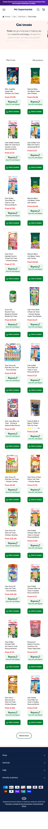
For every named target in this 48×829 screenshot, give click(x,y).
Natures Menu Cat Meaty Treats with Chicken (33, 91)
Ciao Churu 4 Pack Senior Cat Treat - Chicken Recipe (34, 479)
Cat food (21, 16)
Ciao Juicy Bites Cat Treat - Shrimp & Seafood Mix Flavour (12, 423)
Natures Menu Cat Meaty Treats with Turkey (33, 256)
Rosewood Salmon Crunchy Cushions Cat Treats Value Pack (33, 645)
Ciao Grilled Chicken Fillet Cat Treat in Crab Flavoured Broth (11, 645)
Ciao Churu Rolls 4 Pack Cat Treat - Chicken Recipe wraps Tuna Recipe (34, 313)
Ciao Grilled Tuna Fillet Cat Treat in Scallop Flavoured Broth (33, 701)
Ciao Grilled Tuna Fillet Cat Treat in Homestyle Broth (33, 145)
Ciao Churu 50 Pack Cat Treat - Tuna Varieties (10, 588)
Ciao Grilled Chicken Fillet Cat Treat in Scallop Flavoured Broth (33, 589)
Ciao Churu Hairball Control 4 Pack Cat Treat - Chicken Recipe (11, 257)
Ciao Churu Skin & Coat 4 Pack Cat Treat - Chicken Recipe (11, 701)
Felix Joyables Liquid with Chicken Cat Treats (12, 91)
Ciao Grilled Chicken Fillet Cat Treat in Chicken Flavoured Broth (33, 534)
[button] (4, 9)
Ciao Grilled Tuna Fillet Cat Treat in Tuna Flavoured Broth (33, 368)
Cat (14, 16)
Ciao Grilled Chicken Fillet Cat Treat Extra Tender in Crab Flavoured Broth (12, 146)
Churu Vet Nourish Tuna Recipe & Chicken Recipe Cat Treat (11, 313)
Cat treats (32, 16)
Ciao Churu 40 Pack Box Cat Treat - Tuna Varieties (12, 367)
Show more (24, 45)
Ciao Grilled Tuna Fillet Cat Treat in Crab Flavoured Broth (11, 201)
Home (7, 16)
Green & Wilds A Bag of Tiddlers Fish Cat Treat (33, 423)
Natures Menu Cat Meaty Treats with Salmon (33, 200)
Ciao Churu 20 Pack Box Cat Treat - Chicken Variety (12, 479)
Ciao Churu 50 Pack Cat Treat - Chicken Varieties (11, 533)
